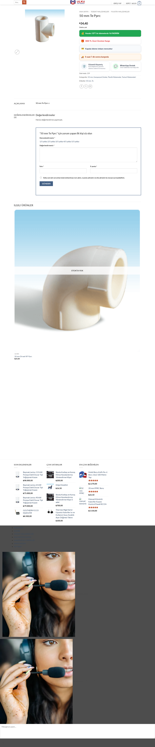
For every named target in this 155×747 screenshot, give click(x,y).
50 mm (90, 77)
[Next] (23, 50)
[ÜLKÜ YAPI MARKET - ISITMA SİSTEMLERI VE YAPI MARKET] (77, 2)
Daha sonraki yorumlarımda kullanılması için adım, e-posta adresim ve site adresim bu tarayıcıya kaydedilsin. (84, 178)
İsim (42, 166)
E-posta (93, 166)
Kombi (17, 531)
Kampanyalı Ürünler (100, 77)
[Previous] (15, 455)
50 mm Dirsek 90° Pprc (23, 356)
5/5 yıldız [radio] (75, 141)
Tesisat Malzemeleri (100, 12)
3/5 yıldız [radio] (59, 141)
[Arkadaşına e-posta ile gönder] (90, 86)
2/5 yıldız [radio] (51, 141)
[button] (117, 3)
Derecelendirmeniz (47, 138)
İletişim (18, 547)
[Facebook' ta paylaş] (82, 86)
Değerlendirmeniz (47, 145)
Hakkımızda (20, 543)
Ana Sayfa (84, 12)
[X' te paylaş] (86, 86)
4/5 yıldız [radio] (67, 141)
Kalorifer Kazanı (22, 537)
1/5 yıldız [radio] (43, 141)
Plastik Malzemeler (120, 12)
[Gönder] (24, 2)
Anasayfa (18, 528)
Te (92, 81)
